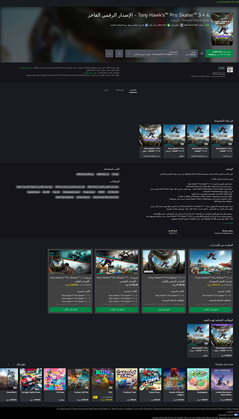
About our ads (212, 417)
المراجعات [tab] (119, 90)
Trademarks (201, 417)
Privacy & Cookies (175, 417)
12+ (222, 68)
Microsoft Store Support (207, 408)
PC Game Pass (63, 408)
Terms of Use (189, 417)
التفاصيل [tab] (133, 90)
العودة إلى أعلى (164, 309)
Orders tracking (232, 408)
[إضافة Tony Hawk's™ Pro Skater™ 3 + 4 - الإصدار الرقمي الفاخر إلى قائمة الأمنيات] (119, 53)
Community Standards (143, 408)
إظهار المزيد (228, 223)
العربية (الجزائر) (232, 411)
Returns (221, 408)
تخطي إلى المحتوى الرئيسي (227, 1)
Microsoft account (189, 408)
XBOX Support (118, 408)
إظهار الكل (20, 364)
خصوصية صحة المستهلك (229, 417)
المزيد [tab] (106, 90)
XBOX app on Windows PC (100, 408)
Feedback (129, 408)
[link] (222, 141)
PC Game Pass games (79, 408)
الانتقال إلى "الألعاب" (210, 309)
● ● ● (109, 53)
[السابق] (13, 364)
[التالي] (8, 364)
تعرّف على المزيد (25, 67)
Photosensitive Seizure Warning (167, 408)
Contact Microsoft (159, 417)
